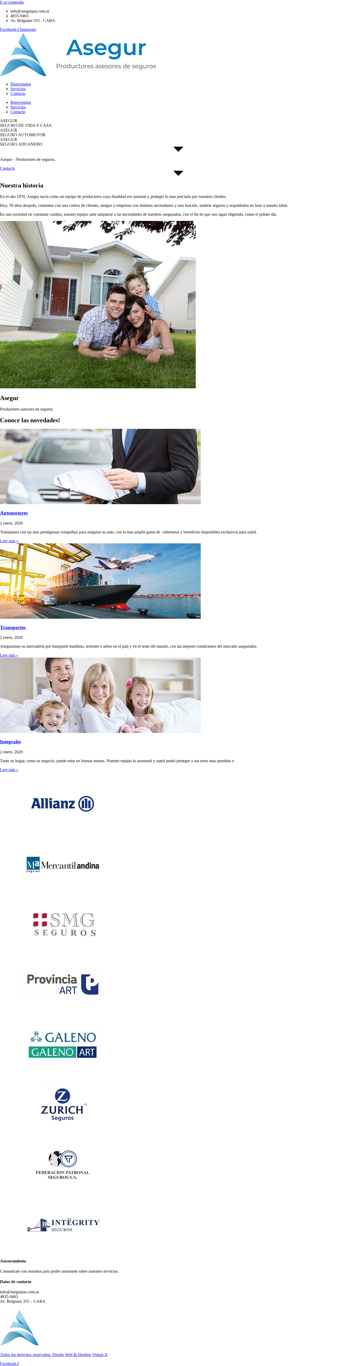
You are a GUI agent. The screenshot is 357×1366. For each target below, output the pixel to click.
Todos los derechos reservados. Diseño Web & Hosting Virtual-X (54, 1354)
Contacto (17, 93)
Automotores (14, 513)
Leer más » (9, 541)
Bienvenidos (20, 84)
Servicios (18, 89)
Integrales (10, 741)
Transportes (13, 627)
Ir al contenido (12, 2)
